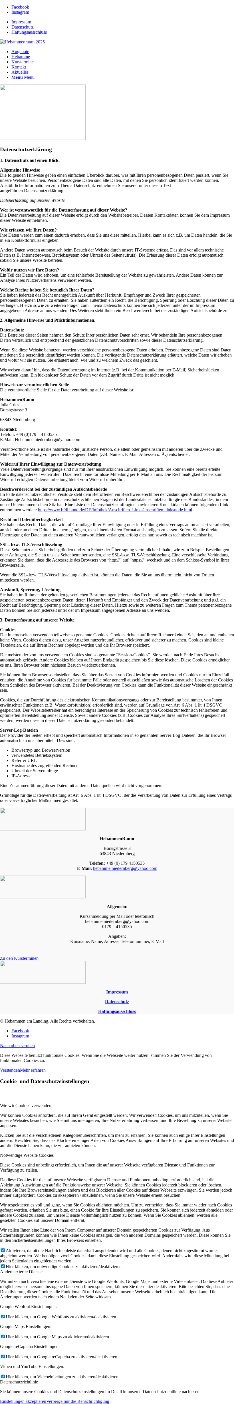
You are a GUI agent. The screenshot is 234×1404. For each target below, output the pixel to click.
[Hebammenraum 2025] (22, 41)
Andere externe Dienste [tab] (21, 1271)
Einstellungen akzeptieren (23, 1401)
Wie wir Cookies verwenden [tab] (25, 1105)
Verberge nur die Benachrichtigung (77, 1401)
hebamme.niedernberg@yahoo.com (125, 868)
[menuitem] (122, 22)
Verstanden (10, 1070)
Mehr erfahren (33, 1070)
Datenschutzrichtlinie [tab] (19, 1381)
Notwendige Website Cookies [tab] (27, 1155)
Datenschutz (22, 27)
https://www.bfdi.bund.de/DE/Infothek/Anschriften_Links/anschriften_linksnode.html (115, 509)
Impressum (21, 21)
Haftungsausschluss (29, 32)
